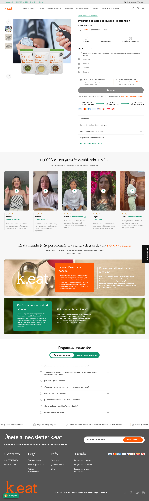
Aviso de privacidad (36, 465)
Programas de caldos (83, 465)
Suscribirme (133, 440)
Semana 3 (86, 68)
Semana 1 (86, 59)
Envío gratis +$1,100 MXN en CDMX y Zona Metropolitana (24, 2)
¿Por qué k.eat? (57, 465)
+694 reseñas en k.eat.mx (88, 16)
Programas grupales (82, 460)
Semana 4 (86, 72)
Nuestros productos (87, 355)
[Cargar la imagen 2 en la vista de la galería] (8, 37)
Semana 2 (86, 63)
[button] (29, 8)
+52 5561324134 (11, 460)
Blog (53, 469)
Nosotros (55, 460)
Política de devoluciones (33, 470)
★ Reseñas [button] (147, 254)
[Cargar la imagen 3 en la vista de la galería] (8, 46)
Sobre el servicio (62, 355)
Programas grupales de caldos (82, 470)
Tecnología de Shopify (77, 493)
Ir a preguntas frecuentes (90, 143)
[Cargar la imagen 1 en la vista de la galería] (8, 29)
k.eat (65, 493)
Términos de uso (34, 460)
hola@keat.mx (10, 465)
